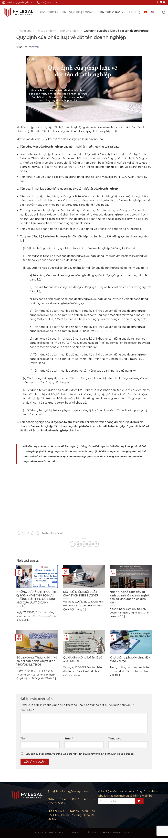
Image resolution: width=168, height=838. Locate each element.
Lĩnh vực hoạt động (78, 12)
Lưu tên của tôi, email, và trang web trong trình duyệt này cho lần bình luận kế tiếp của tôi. (80, 753)
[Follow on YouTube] (164, 2)
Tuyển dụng (91, 832)
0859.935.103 (56, 803)
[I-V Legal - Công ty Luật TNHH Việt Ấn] (18, 12)
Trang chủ (25, 30)
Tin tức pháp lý (111, 12)
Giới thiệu (48, 12)
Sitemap (76, 832)
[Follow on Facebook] (158, 2)
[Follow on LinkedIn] (161, 2)
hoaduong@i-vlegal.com (72, 791)
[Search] (164, 12)
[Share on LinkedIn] (96, 544)
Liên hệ (134, 12)
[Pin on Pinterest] (90, 544)
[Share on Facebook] (72, 544)
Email (68, 738)
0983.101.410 (80, 799)
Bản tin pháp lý (70, 30)
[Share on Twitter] (78, 544)
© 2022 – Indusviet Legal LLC (52, 832)
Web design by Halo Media (116, 832)
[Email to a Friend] (84, 544)
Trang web (114, 738)
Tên (24, 738)
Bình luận (27, 710)
